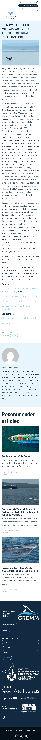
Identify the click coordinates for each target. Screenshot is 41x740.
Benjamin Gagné (7, 472)
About (20, 2)
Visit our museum (9, 625)
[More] (16, 335)
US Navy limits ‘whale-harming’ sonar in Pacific (19, 301)
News (3, 332)
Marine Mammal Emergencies (28, 6)
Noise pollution (7, 323)
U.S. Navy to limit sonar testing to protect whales (20, 296)
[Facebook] (4, 335)
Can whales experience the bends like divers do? (19, 318)
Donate (35, 2)
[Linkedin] (12, 335)
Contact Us (27, 2)
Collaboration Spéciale (8, 530)
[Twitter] (8, 335)
